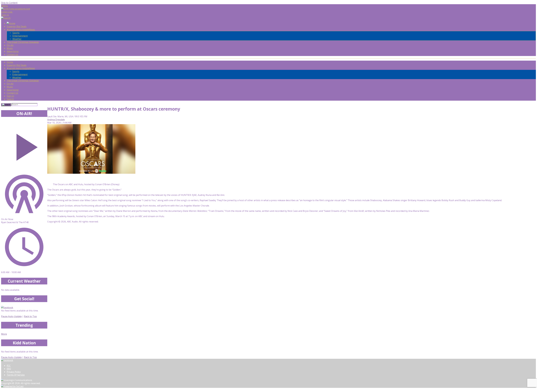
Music (10, 48)
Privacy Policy (14, 371)
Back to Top (30, 316)
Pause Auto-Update (11, 316)
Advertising (13, 51)
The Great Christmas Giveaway (23, 42)
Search (10, 99)
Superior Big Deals (16, 26)
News (32, 29)
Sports (15, 32)
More (4, 334)
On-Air (10, 45)
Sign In (10, 96)
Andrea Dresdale (56, 119)
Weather (17, 38)
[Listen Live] (24, 146)
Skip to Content (9, 2)
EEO (9, 368)
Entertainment (20, 35)
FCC (9, 365)
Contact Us (12, 54)
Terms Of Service (16, 374)
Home (10, 62)
